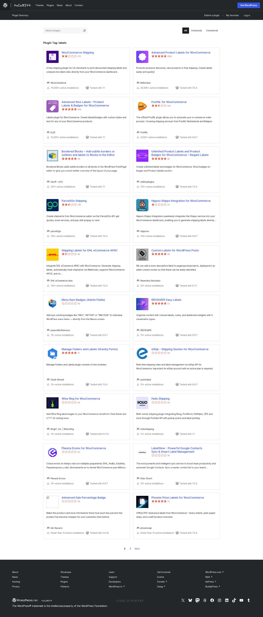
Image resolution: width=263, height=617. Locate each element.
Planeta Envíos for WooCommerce (84, 448)
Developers (115, 581)
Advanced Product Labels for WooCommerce (180, 52)
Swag (161, 586)
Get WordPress (248, 5)
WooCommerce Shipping (78, 52)
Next (137, 548)
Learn (111, 572)
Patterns (65, 586)
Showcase (66, 572)
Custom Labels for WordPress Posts (175, 250)
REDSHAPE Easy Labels (166, 299)
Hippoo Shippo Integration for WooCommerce (181, 200)
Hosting (16, 581)
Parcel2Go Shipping (74, 200)
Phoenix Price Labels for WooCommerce (177, 497)
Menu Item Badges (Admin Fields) (83, 299)
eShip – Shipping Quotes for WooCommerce (180, 349)
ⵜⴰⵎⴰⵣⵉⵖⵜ (46, 600)
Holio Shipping (160, 398)
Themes (65, 577)
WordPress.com (214, 572)
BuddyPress (212, 586)
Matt (209, 577)
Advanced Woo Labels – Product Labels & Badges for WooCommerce (85, 103)
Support (113, 577)
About (15, 572)
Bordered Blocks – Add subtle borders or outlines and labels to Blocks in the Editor (88, 153)
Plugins (64, 581)
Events (160, 577)
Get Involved (163, 572)
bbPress (210, 581)
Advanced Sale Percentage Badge (84, 497)
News (15, 577)
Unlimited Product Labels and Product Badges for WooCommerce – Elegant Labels (180, 153)
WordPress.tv (117, 586)
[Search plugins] (84, 31)
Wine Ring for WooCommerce (81, 398)
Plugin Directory (20, 15)
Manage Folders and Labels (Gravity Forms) (90, 349)
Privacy (16, 586)
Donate (162, 581)
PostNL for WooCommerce (169, 102)
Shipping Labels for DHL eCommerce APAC (89, 250)
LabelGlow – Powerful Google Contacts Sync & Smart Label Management (176, 450)
